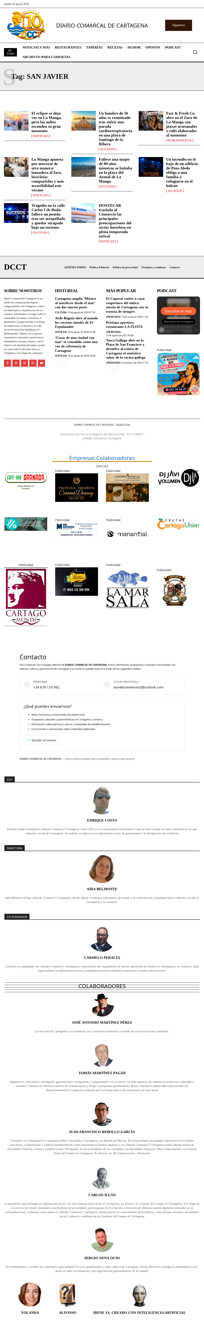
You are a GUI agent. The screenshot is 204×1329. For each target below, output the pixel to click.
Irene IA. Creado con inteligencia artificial (139, 1313)
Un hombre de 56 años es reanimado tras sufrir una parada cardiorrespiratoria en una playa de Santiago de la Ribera (115, 128)
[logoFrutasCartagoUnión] (178, 534)
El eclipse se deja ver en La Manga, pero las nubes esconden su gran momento (46, 122)
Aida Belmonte (102, 889)
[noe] (178, 398)
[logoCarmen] (76, 505)
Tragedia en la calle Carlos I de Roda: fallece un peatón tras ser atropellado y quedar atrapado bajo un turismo (48, 216)
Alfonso (67, 1313)
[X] (24, 363)
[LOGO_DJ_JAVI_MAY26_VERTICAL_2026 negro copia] (178, 490)
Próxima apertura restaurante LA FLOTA (124, 324)
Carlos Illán (102, 1195)
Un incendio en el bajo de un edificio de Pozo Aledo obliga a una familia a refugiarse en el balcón (182, 172)
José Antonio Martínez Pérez (102, 1022)
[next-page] (63, 364)
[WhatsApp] (32, 363)
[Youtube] (41, 363)
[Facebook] (7, 363)
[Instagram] (16, 363)
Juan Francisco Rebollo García (102, 1132)
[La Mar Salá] (127, 613)
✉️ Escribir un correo (41, 740)
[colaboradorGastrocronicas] (127, 505)
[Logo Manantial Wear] (127, 550)
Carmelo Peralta (102, 958)
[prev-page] (57, 364)
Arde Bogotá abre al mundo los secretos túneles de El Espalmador (76, 322)
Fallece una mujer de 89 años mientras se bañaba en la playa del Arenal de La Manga (115, 170)
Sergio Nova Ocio (102, 1258)
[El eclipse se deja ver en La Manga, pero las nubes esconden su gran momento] (16, 121)
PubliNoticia (180, 140)
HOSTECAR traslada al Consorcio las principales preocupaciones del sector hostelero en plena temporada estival (115, 220)
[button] (195, 52)
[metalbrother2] (175, 611)
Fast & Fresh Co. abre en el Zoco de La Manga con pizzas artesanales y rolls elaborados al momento (181, 124)
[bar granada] (25, 495)
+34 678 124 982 (46, 687)
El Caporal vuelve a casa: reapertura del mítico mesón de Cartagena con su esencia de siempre (127, 305)
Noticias (41, 136)
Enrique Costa (102, 820)
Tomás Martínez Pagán (102, 1073)
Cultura (61, 312)
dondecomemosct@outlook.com (138, 687)
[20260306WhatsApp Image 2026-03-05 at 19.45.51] (76, 599)
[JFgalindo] (25, 534)
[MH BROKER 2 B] (76, 540)
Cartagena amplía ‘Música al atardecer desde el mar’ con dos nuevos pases (75, 303)
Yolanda (30, 1313)
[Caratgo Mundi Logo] (25, 629)
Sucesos (107, 149)
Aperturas (113, 316)
